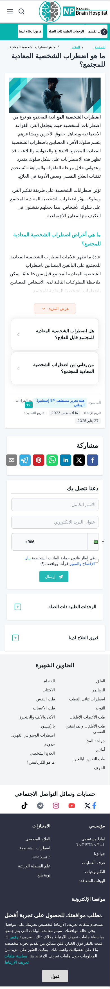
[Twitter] (87, 805)
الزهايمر (98, 690)
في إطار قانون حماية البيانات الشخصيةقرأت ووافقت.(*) (59, 560)
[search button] (21, 11)
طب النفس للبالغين (89, 758)
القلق (100, 680)
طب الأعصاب (44, 708)
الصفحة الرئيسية (99, 47)
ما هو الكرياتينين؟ (41, 762)
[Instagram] (56, 805)
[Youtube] (71, 805)
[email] (11, 460)
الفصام (49, 680)
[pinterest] (38, 460)
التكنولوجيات (95, 871)
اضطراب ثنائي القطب (87, 699)
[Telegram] (40, 805)
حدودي (49, 744)
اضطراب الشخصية (35, 847)
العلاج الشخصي (42, 753)
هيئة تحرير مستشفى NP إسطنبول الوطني (60, 402)
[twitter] (79, 460)
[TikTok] (24, 805)
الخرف (99, 767)
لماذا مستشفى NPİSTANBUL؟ (90, 841)
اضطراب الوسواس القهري (33, 735)
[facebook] (92, 460)
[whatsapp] (52, 460)
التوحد (100, 708)
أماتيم (100, 749)
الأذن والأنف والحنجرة (37, 717)
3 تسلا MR (41, 857)
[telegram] (25, 460)
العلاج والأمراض (73, 47)
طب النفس (45, 699)
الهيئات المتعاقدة (91, 880)
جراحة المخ (95, 740)
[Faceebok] (94, 805)
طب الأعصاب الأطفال (87, 717)
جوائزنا (99, 853)
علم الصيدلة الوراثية (34, 866)
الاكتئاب (48, 690)
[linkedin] (65, 460)
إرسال (50, 576)
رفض (14, 936)
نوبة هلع (43, 875)
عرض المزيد (59, 308)
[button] (92, 541)
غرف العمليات (93, 862)
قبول (55, 976)
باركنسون (47, 726)
